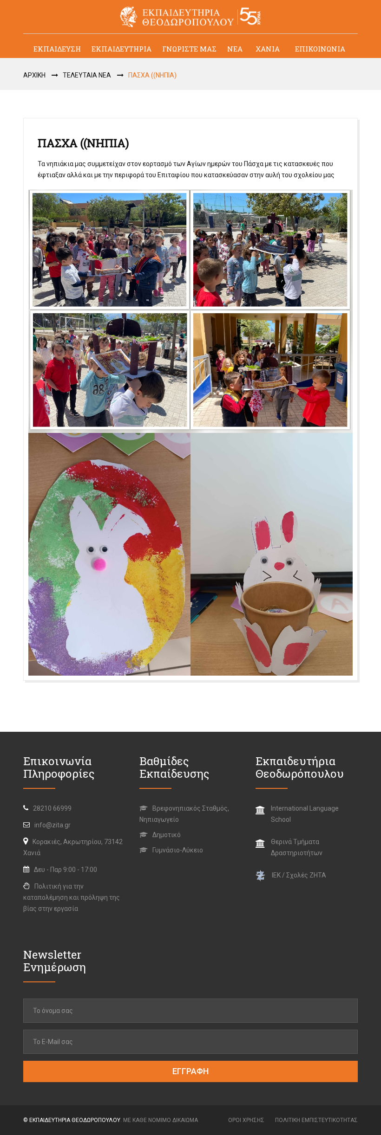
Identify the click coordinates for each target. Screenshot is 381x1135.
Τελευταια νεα (87, 75)
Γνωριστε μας (189, 48)
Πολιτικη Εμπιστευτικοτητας (316, 1120)
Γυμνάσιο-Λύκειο (177, 850)
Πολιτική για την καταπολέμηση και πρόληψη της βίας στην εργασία (71, 897)
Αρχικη (34, 75)
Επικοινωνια (320, 48)
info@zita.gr (52, 825)
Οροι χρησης (246, 1120)
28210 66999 (52, 808)
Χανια (268, 48)
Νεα (235, 48)
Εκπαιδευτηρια (121, 48)
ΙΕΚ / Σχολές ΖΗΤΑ (299, 875)
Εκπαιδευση (57, 48)
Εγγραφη (190, 1071)
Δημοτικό (166, 834)
